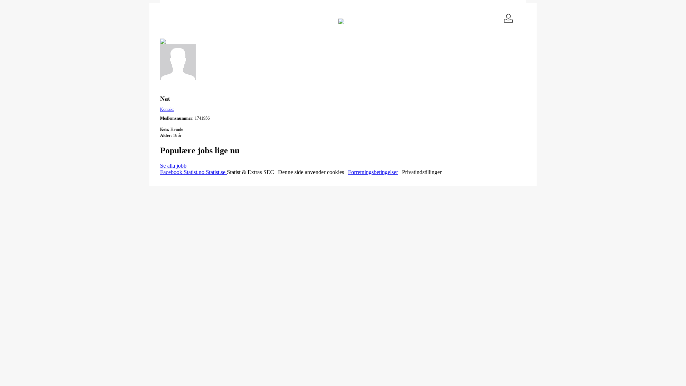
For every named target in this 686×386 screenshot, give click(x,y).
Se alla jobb (173, 166)
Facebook (172, 172)
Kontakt (167, 109)
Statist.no (195, 172)
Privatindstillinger (422, 172)
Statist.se (216, 172)
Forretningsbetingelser (373, 172)
